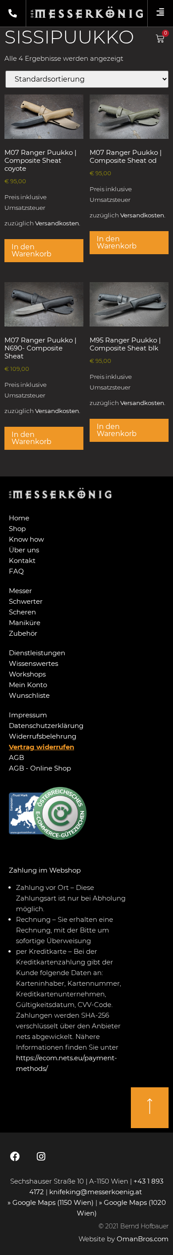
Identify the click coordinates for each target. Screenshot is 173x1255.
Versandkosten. (57, 223)
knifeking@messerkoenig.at (96, 1192)
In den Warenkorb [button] (31, 250)
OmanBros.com (143, 1239)
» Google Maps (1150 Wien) (51, 1202)
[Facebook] (15, 1156)
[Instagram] (40, 1156)
